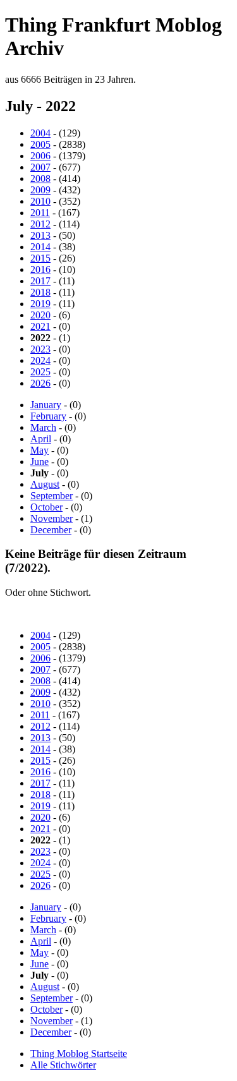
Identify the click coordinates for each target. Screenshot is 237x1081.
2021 (40, 326)
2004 (40, 133)
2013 (40, 235)
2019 (40, 303)
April (40, 438)
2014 (40, 246)
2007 (40, 167)
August (44, 484)
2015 (40, 258)
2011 (40, 212)
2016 (40, 269)
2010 (40, 201)
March (43, 427)
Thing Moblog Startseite (78, 1053)
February (48, 416)
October (46, 507)
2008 (40, 178)
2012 (40, 224)
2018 (40, 292)
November (51, 518)
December (50, 529)
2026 (40, 383)
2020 (40, 315)
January (45, 404)
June (39, 461)
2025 (40, 371)
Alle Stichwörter (63, 1065)
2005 (40, 144)
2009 (40, 189)
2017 (40, 280)
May (39, 450)
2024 (40, 360)
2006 (40, 155)
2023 (40, 349)
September (51, 495)
